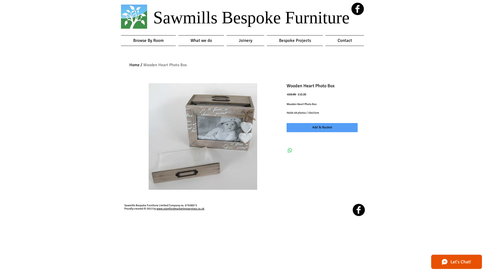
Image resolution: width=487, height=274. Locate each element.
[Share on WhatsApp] (290, 150)
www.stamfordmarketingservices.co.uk (180, 208)
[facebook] (357, 9)
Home (134, 64)
